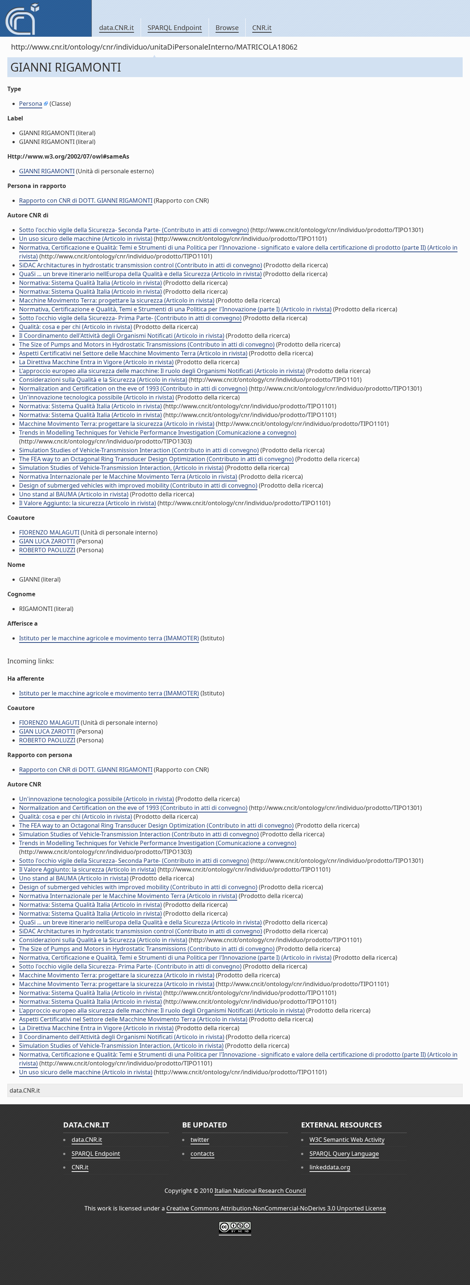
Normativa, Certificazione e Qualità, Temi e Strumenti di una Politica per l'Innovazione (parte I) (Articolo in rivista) (175, 309)
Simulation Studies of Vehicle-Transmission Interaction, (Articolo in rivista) (121, 468)
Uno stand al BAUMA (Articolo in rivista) (74, 494)
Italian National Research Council (260, 1191)
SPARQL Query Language (344, 1154)
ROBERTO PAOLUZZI (47, 550)
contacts (202, 1154)
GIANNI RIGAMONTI (47, 171)
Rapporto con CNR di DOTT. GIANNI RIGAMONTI (85, 200)
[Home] (45, 18)
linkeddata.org (330, 1167)
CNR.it (262, 27)
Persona (30, 103)
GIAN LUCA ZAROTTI (47, 541)
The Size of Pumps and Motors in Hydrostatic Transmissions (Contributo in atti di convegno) (147, 344)
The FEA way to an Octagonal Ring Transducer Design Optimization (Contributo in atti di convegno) (156, 459)
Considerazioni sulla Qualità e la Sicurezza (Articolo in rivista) (103, 380)
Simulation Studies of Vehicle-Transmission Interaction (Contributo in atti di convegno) (139, 450)
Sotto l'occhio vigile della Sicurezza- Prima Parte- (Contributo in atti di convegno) (130, 318)
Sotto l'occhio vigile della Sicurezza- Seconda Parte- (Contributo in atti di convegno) (134, 230)
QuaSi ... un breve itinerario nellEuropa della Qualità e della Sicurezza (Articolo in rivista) (140, 274)
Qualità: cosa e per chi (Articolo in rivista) (75, 327)
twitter (200, 1140)
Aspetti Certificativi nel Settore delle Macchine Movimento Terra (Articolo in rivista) (133, 353)
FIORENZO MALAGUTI (49, 532)
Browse (227, 27)
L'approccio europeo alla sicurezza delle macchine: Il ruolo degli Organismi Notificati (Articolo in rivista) (162, 371)
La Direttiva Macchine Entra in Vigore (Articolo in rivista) (96, 362)
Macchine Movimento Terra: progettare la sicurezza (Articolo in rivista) (116, 300)
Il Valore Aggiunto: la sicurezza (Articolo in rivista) (87, 503)
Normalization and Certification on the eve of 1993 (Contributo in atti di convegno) (133, 388)
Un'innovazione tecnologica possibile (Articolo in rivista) (96, 397)
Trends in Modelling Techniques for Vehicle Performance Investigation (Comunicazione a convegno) (157, 432)
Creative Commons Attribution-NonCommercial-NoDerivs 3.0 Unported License (276, 1208)
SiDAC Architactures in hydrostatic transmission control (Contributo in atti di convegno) (140, 265)
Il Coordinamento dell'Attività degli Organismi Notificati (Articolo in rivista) (121, 336)
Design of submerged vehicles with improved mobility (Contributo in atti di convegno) (138, 485)
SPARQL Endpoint (175, 27)
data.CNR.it (116, 27)
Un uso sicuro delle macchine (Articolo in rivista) (85, 239)
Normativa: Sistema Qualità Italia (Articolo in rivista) (90, 283)
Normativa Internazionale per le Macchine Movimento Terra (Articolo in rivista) (128, 477)
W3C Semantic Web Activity (347, 1140)
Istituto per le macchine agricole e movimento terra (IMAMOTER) (109, 638)
